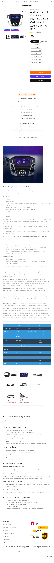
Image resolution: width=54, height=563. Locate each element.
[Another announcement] (51, 1)
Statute (4, 542)
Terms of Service (6, 530)
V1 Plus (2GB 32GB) (36, 53)
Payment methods (7, 524)
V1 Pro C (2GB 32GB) (36, 50)
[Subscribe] (37, 551)
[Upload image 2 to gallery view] (13, 37)
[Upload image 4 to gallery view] (22, 37)
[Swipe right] (25, 36)
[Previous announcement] (2, 1)
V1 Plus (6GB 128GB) (36, 59)
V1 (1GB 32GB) (44, 41)
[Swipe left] (4, 36)
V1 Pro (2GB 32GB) (36, 47)
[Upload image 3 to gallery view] (17, 37)
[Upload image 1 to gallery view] (8, 37)
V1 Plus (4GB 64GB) (36, 56)
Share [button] (33, 85)
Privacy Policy (6, 536)
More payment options (40, 80)
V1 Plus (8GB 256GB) (36, 62)
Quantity (32, 65)
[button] (2, 5)
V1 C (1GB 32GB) (35, 44)
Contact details (6, 539)
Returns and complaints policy (9, 527)
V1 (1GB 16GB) (35, 41)
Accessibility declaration (8, 533)
